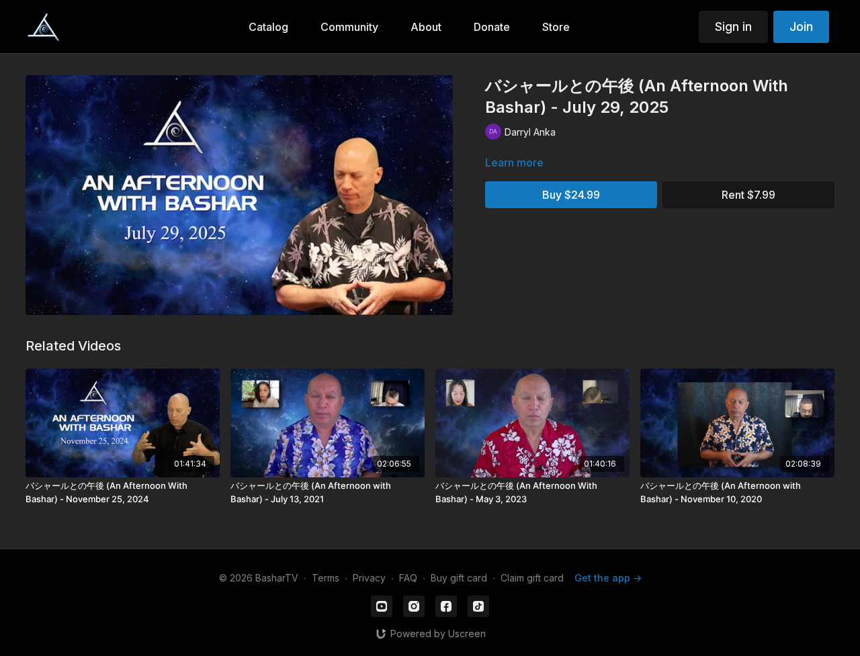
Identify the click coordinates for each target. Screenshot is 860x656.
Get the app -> (608, 577)
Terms (325, 577)
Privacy (369, 577)
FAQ (408, 577)
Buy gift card (459, 577)
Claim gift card (532, 577)
